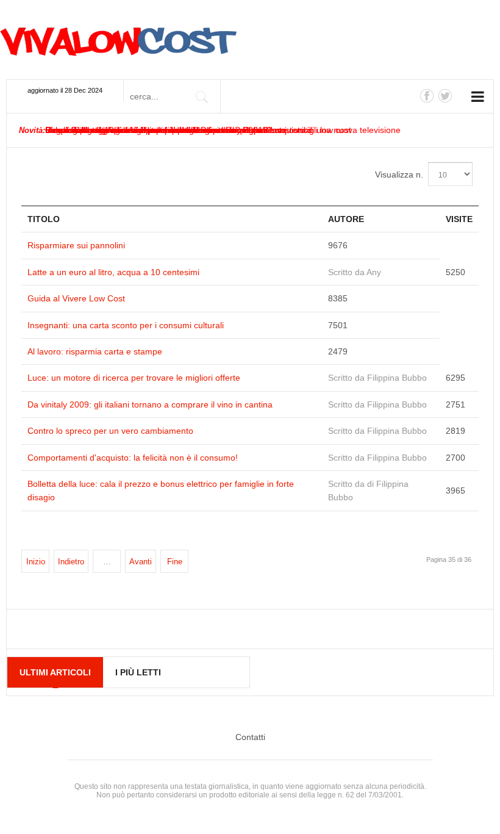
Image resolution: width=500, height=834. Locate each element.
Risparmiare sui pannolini (76, 245)
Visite (459, 219)
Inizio (35, 561)
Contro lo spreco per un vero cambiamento (110, 431)
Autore (346, 219)
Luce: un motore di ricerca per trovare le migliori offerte (133, 378)
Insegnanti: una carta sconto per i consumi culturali (125, 325)
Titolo (43, 219)
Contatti (250, 737)
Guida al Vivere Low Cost (76, 298)
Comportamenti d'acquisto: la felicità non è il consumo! (132, 457)
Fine (174, 561)
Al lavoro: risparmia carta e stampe (94, 351)
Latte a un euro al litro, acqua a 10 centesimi (113, 272)
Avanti (140, 561)
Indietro (71, 561)
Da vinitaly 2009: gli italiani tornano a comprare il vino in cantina (150, 404)
